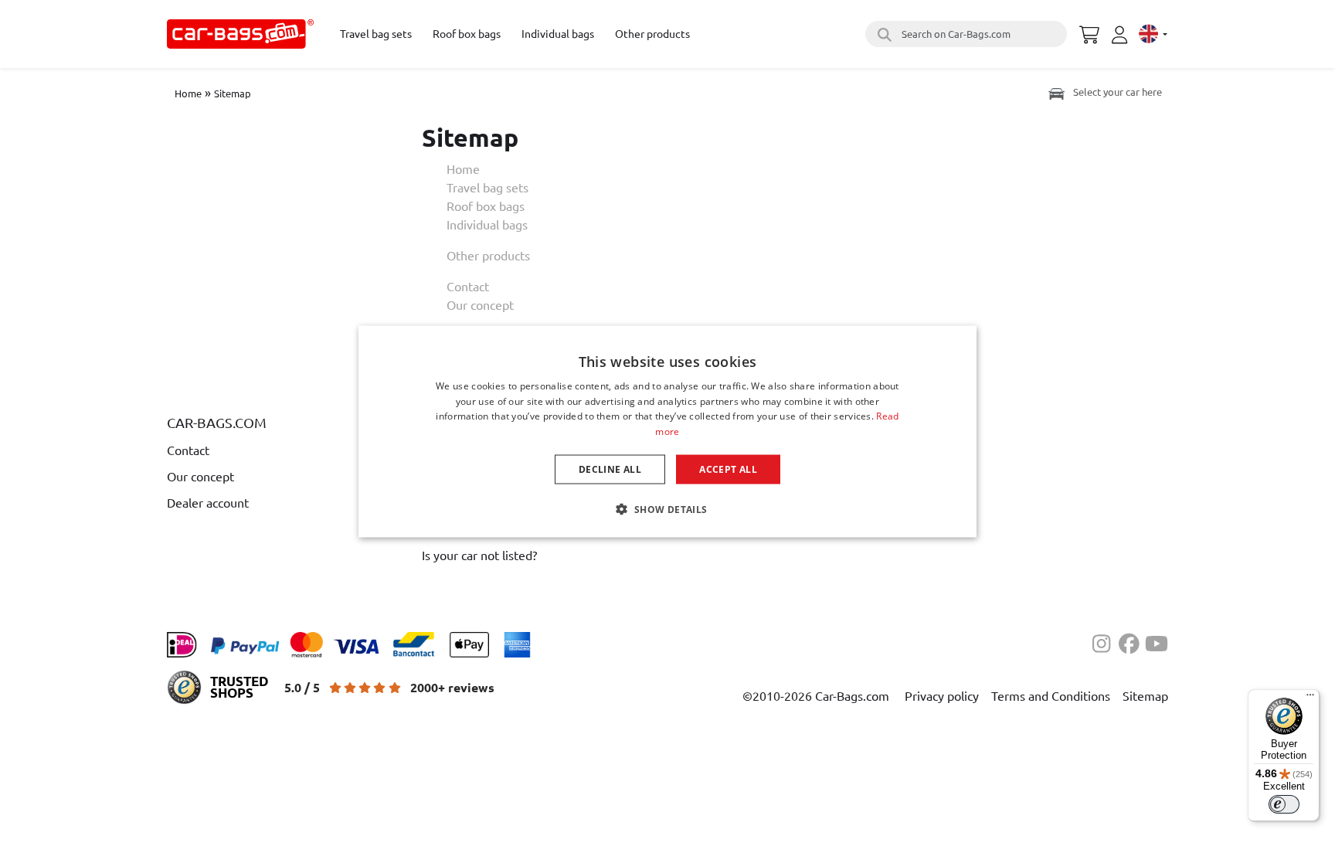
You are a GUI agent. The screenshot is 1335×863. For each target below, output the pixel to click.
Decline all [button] (610, 469)
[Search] (882, 34)
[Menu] (1310, 698)
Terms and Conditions (1050, 695)
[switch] (1284, 804)
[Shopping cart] (1089, 32)
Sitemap (232, 93)
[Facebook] (1132, 642)
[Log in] (1122, 35)
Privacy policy (942, 695)
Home (188, 93)
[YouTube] (1156, 642)
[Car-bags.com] (240, 34)
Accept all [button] (728, 469)
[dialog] (667, 431)
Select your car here (1116, 91)
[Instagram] (1105, 642)
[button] (667, 509)
